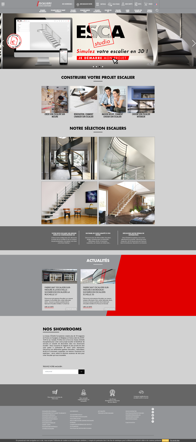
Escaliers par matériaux (49, 426)
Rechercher (157, 10)
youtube (153, 415)
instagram (153, 412)
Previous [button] (2, 42)
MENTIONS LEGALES (131, 419)
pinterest (153, 421)
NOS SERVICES (74, 411)
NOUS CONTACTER (131, 411)
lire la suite (49, 307)
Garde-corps (46, 424)
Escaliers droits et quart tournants (54, 413)
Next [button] (194, 42)
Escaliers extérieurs (48, 423)
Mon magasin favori (86, 4)
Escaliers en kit (47, 421)
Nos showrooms (67, 4)
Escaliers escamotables (49, 419)
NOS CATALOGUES (75, 418)
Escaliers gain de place (49, 417)
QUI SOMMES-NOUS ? (76, 414)
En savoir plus (174, 440)
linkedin (153, 418)
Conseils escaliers (48, 428)
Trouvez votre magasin (105, 413)
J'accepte (165, 440)
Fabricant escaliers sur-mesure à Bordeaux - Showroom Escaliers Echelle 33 (96, 291)
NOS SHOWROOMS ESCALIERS (78, 416)
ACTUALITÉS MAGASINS (71, 309)
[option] (98, 41)
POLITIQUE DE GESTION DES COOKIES (80, 428)
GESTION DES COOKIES (132, 417)
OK (81, 371)
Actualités (101, 411)
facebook (153, 409)
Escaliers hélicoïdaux (49, 411)
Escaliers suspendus (48, 415)
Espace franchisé (130, 422)
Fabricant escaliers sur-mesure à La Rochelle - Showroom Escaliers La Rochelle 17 (58, 291)
